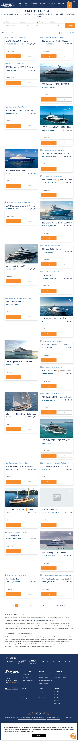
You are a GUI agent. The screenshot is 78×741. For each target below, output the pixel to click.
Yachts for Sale (25, 674)
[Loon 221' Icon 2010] (56, 245)
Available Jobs (25, 692)
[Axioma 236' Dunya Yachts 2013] (21, 202)
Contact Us (57, 703)
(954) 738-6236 (13, 682)
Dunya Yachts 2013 (20, 206)
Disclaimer (69, 717)
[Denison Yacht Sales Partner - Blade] (56, 661)
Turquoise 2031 (55, 84)
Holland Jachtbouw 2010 (21, 414)
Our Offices (57, 695)
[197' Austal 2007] (21, 575)
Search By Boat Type (27, 680)
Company (52, 4)
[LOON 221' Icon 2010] (21, 253)
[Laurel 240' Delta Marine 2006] (56, 150)
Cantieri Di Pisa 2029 (16, 301)
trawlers (51, 620)
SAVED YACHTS (72, 1)
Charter (34, 4)
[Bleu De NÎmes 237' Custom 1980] (56, 176)
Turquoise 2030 (19, 362)
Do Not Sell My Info (39, 719)
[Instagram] (37, 713)
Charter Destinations (43, 683)
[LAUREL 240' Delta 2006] (21, 158)
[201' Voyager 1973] (21, 532)
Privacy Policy (27, 717)
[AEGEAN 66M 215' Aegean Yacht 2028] (56, 306)
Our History (57, 692)
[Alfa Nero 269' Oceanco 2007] (21, 107)
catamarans (37, 620)
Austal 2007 (13, 579)
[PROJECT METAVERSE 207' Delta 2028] (56, 428)
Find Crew (24, 695)
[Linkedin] (41, 713)
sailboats (43, 620)
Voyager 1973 (14, 536)
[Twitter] (48, 713)
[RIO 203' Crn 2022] (56, 497)
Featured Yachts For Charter (45, 680)
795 (61, 605)
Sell (26, 4)
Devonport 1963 (55, 41)
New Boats (25, 677)
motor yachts (29, 620)
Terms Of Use (51, 717)
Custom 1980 (57, 180)
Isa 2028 (47, 275)
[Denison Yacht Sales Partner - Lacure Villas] (44, 661)
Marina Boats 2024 (57, 345)
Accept (39, 735)
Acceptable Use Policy (53, 719)
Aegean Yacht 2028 (57, 318)
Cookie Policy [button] (61, 729)
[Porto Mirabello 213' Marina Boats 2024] (56, 341)
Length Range (39, 22)
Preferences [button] (30, 731)
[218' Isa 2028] (56, 272)
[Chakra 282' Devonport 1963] (56, 37)
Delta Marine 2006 (55, 153)
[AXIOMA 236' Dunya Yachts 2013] (56, 210)
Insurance (40, 695)
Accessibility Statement (25, 719)
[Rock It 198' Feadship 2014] (56, 540)
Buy (20, 4)
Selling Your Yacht (42, 698)
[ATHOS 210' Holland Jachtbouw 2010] (21, 401)
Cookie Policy (60, 717)
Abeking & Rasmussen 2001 (57, 579)
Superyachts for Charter (60, 677)
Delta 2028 (57, 440)
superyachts (21, 620)
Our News (57, 698)
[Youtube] (30, 713)
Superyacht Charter (43, 674)
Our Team (56, 700)
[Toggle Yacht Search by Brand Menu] (69, 5)
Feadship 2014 (54, 553)
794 (57, 605)
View (13, 56)
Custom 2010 (17, 41)
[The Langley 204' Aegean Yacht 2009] (56, 463)
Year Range (53, 22)
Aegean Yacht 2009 (57, 466)
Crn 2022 (51, 509)
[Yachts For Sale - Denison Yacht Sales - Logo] (7, 5)
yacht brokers (26, 636)
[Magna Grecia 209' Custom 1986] (56, 393)
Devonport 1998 (19, 67)
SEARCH (70, 26)
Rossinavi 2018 (19, 466)
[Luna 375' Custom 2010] (21, 37)
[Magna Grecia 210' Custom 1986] (56, 367)
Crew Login (25, 698)
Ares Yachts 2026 (20, 509)
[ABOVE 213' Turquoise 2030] (21, 349)
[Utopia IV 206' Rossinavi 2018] (21, 463)
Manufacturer (7, 22)
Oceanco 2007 (19, 110)
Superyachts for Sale (59, 674)
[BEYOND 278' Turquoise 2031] (56, 72)
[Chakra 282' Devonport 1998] (21, 64)
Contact (61, 4)
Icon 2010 (16, 266)
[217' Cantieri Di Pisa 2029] (21, 298)
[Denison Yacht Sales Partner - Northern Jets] (10, 661)
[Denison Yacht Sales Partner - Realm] (67, 661)
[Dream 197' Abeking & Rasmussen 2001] (56, 575)
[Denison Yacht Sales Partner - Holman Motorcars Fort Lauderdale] (33, 661)
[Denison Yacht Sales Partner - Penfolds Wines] (22, 661)
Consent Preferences (39, 717)
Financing (40, 692)
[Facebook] (33, 713)
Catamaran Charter (43, 677)
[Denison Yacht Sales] (12, 672)
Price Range (22, 22)
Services (42, 4)
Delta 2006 (17, 170)
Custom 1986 (56, 371)
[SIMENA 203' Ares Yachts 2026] (21, 497)
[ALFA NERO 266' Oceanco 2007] (56, 115)
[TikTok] (44, 713)
